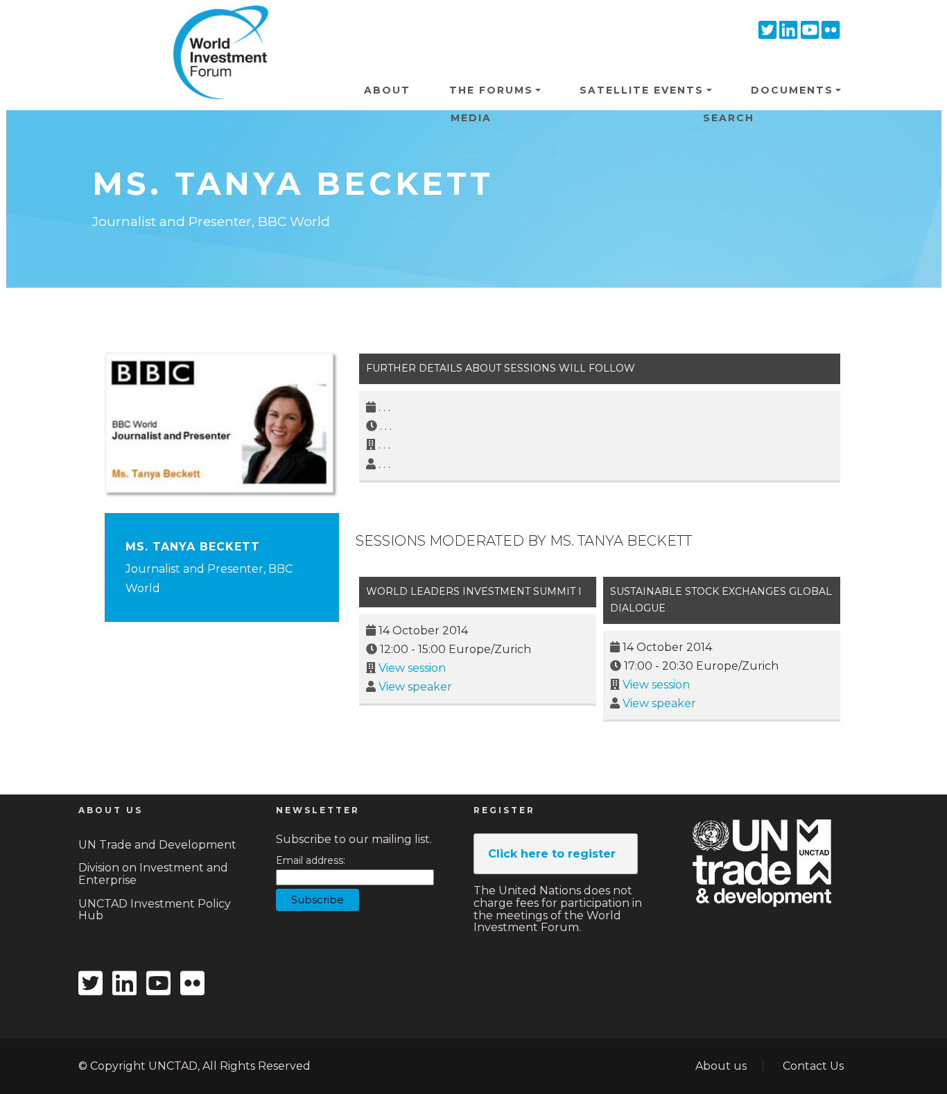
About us (721, 1066)
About (387, 90)
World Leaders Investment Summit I (474, 591)
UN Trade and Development (157, 844)
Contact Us (813, 1066)
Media (471, 118)
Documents (792, 90)
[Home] (216, 27)
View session (412, 668)
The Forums (491, 90)
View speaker (415, 686)
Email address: (310, 861)
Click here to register (552, 853)
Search (728, 118)
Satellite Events (642, 90)
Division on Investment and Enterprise (153, 874)
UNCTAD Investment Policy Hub (154, 910)
